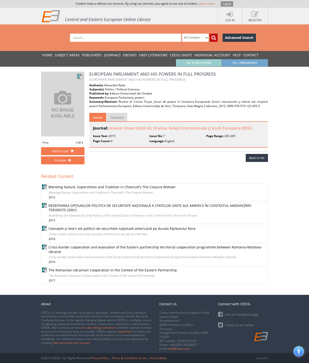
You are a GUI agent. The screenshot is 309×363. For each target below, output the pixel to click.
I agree (227, 4)
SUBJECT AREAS (67, 55)
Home (47, 55)
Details (98, 117)
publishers (126, 331)
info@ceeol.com (179, 349)
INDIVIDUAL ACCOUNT (212, 55)
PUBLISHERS (92, 55)
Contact (251, 55)
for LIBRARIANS (245, 62)
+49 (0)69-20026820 (183, 345)
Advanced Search (239, 37)
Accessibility (158, 358)
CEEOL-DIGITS (181, 55)
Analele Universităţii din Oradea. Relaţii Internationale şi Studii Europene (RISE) (180, 128)
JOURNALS (112, 55)
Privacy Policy (100, 358)
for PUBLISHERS (198, 62)
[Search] (214, 38)
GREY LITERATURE (153, 55)
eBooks (130, 55)
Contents (117, 117)
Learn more (206, 3)
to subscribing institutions (99, 328)
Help (237, 55)
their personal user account (71, 343)
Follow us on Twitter (239, 325)
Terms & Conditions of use (129, 358)
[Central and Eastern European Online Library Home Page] (96, 16)
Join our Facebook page (241, 314)
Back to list (257, 158)
